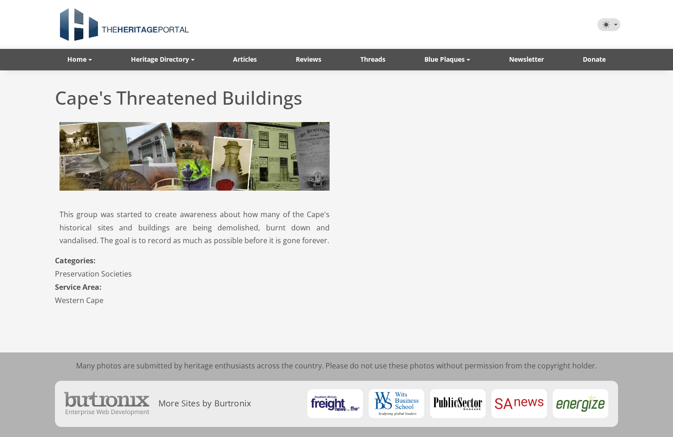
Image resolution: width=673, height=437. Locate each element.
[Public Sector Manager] (457, 404)
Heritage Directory (160, 59)
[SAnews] (519, 404)
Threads (372, 59)
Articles (245, 59)
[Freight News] (335, 404)
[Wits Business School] (396, 404)
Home (77, 59)
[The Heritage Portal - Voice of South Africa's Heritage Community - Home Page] (124, 24)
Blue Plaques (444, 59)
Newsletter (526, 59)
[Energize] (580, 404)
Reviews (308, 59)
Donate (594, 59)
